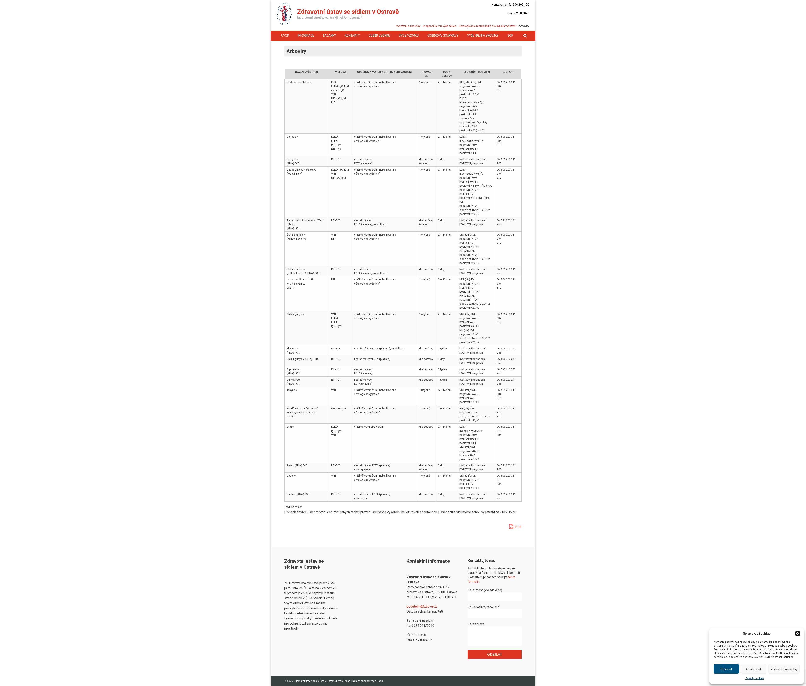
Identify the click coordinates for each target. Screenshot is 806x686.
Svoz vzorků (409, 35)
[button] (798, 633)
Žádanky (329, 35)
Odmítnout (753, 669)
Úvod (285, 35)
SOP (510, 35)
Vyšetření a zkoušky (483, 35)
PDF (518, 527)
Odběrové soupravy (442, 35)
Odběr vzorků (379, 35)
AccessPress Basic (371, 680)
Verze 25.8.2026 (518, 13)
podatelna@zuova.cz (422, 606)
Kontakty (352, 35)
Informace (306, 35)
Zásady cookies (754, 678)
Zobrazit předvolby (784, 669)
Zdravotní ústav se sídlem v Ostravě (348, 11)
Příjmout (726, 669)
